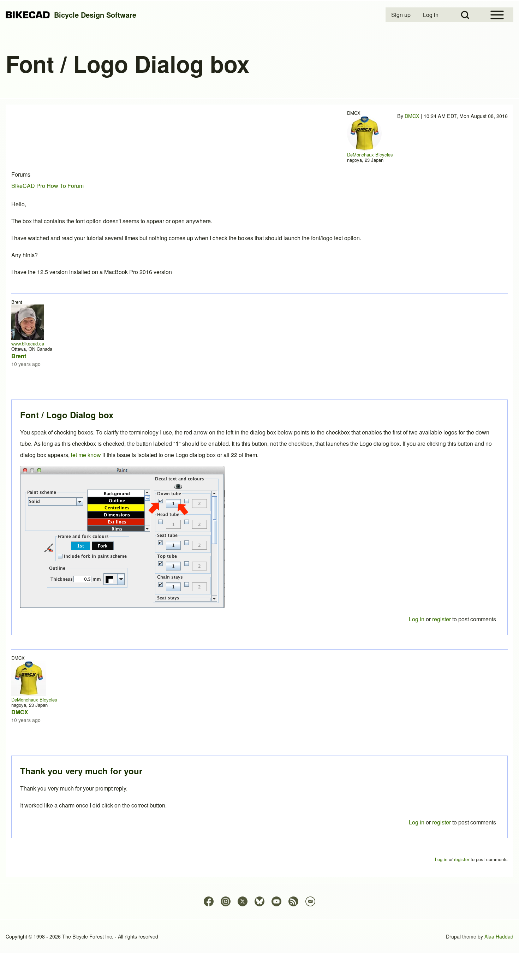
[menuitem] (401, 14)
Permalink (259, 476)
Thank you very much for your (81, 771)
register (441, 822)
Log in (416, 822)
